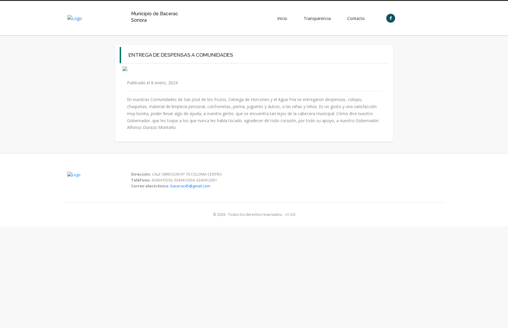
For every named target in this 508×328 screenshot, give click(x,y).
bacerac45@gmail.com (190, 186)
